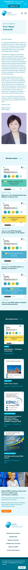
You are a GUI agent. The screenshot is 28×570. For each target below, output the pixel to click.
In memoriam (11, 23)
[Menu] (25, 13)
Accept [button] (22, 567)
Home (4, 23)
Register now (14, 6)
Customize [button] (13, 562)
